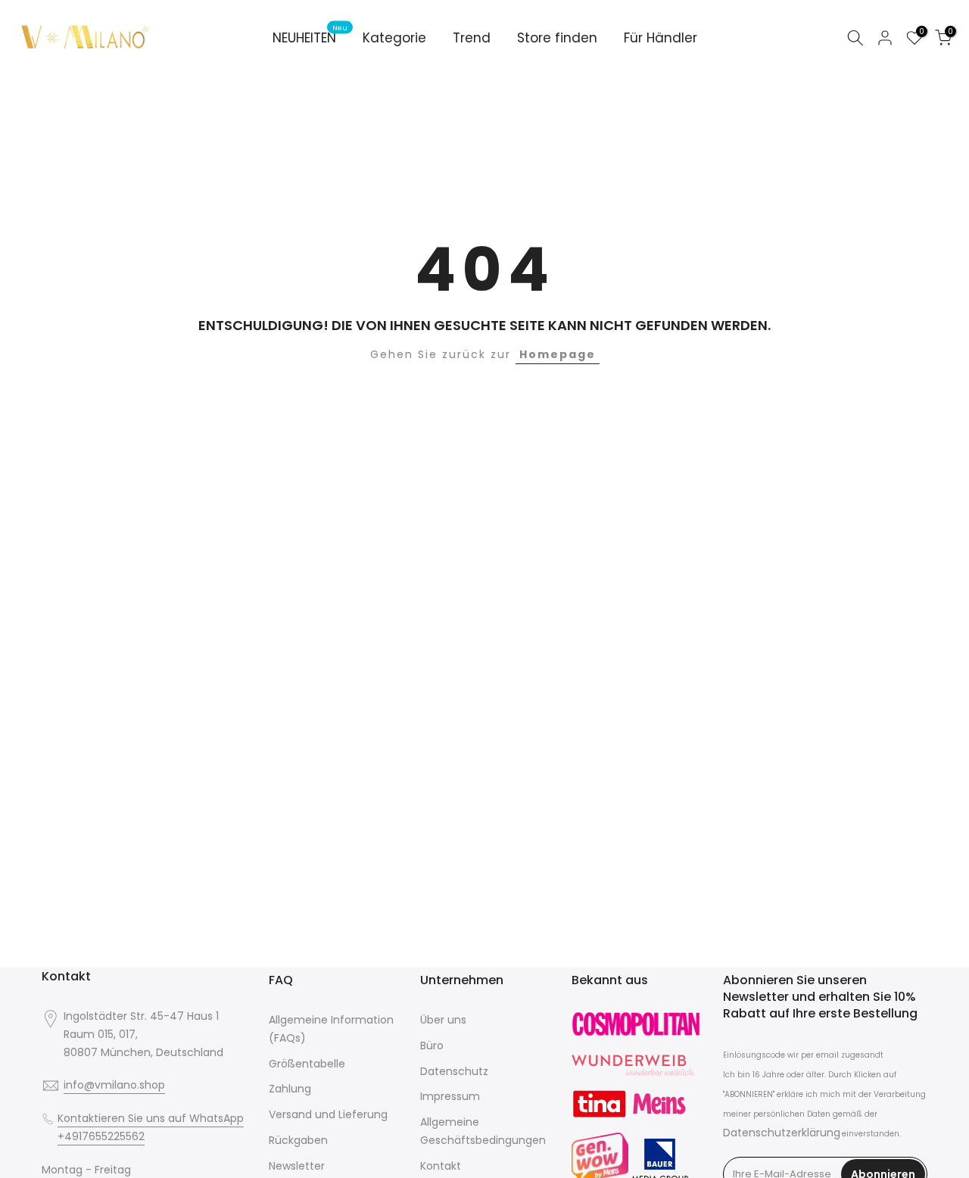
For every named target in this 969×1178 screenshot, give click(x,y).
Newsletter (297, 1165)
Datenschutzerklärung (781, 1132)
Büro (432, 1045)
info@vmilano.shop (114, 1084)
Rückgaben (298, 1140)
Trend (472, 38)
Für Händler (660, 38)
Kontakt (440, 1165)
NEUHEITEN (310, 37)
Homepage (557, 354)
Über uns (443, 1019)
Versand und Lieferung (328, 1114)
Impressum (450, 1096)
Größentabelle (307, 1063)
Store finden (557, 38)
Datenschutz (454, 1071)
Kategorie (394, 38)
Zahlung (290, 1088)
